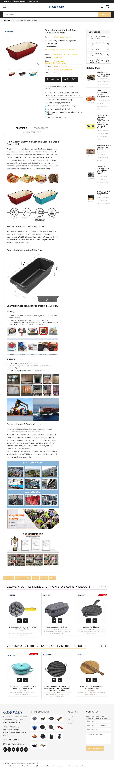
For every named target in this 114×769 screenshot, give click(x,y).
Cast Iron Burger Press (99, 55)
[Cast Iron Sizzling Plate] (43, 719)
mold (52, 578)
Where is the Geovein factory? (59, 100)
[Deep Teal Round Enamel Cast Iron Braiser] (22, 667)
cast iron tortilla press (91, 627)
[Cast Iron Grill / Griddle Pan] (52, 728)
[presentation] (101, 586)
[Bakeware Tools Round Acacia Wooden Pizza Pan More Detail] (95, 680)
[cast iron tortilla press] (91, 608)
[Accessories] (43, 746)
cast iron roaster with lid (57, 627)
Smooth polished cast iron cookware (51, 766)
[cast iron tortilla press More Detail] (95, 620)
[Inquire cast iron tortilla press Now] (88, 620)
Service (71, 720)
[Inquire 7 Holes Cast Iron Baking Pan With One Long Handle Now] (19, 620)
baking (44, 578)
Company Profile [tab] (32, 132)
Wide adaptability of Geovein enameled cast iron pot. (103, 94)
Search (104, 14)
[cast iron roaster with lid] (57, 608)
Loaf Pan (26, 578)
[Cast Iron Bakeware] (43, 737)
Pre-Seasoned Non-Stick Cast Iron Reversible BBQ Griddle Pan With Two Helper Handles (57, 688)
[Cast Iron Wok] (52, 719)
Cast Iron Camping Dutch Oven (99, 38)
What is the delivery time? (57, 109)
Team (70, 723)
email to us (71, 79)
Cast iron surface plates (75, 766)
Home (7, 20)
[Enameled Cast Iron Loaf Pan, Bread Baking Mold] (11, 73)
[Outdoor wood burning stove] (60, 737)
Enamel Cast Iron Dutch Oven (99, 61)
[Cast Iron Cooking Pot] (35, 737)
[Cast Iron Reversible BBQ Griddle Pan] (57, 667)
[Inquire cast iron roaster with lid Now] (54, 620)
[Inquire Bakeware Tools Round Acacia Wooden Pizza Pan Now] (88, 680)
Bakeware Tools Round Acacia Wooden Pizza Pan (91, 687)
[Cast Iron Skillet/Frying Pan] (43, 728)
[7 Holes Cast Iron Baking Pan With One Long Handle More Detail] (25, 620)
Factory (71, 716)
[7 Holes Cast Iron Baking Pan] (22, 608)
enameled (9, 578)
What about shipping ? (56, 117)
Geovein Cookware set (11, 766)
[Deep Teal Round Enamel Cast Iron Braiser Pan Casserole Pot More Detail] (25, 680)
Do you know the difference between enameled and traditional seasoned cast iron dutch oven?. (104, 121)
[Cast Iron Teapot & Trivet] (35, 746)
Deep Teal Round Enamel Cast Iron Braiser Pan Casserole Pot (22, 687)
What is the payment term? (58, 103)
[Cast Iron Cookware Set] (60, 728)
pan (17, 578)
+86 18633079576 (13, 740)
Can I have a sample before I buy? (60, 106)
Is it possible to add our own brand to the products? (64, 113)
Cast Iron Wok (99, 49)
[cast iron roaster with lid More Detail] (60, 620)
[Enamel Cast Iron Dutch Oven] (35, 728)
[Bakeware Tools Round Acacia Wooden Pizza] (91, 667)
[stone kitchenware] (52, 737)
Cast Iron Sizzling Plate (99, 44)
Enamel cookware (29, 766)
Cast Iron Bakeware (29, 20)
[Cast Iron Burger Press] (60, 719)
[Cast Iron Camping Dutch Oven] (35, 719)
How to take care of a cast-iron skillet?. (104, 147)
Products (16, 20)
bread (35, 578)
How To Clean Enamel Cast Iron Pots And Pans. (103, 74)
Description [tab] (22, 128)
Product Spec (41, 128)
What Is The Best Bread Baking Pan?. (103, 193)
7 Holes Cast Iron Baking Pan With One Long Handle (22, 628)
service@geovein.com (15, 744)
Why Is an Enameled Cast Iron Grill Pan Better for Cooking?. (103, 170)
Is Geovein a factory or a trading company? (60, 88)
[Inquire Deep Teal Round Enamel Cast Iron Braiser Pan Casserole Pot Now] (19, 680)
